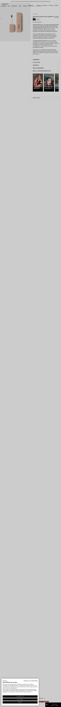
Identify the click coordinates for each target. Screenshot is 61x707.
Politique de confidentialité (31, 681)
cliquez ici (29, 691)
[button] (5, 681)
